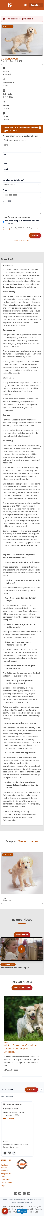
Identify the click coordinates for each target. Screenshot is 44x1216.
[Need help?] (5, 1211)
